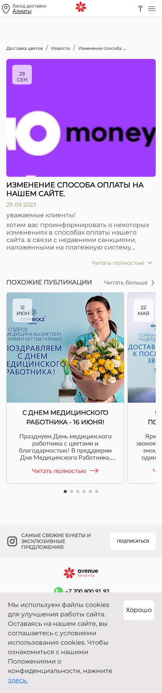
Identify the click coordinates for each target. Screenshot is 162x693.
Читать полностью (59, 470)
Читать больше (126, 282)
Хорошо (139, 610)
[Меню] (152, 9)
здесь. (18, 680)
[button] (65, 491)
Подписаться (133, 541)
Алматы (22, 11)
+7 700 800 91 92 (87, 591)
